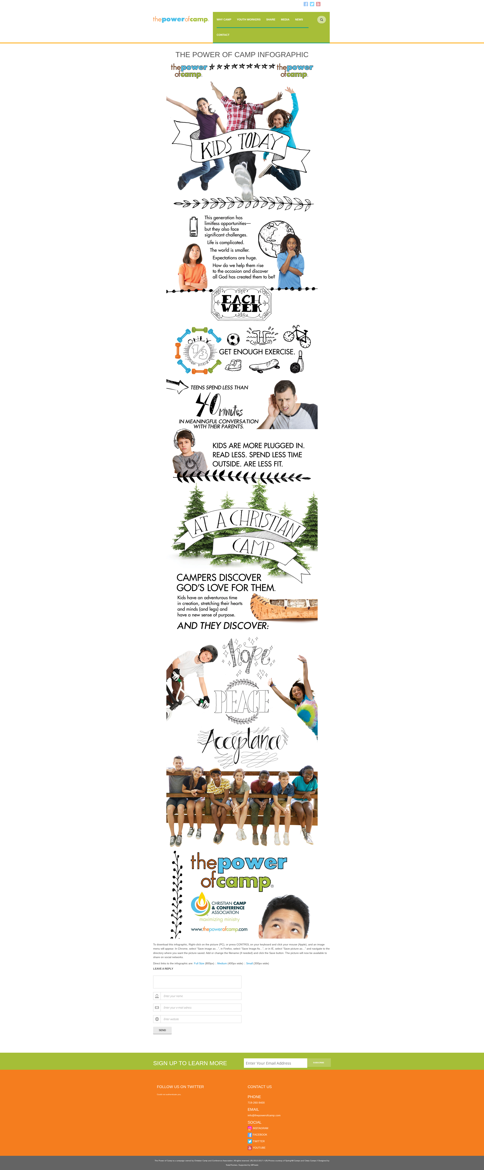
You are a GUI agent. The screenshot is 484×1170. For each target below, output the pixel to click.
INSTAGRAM (260, 1128)
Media (285, 19)
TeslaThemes (231, 1165)
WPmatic (254, 1165)
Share (270, 19)
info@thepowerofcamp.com (264, 1115)
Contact (223, 34)
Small (249, 963)
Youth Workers (249, 19)
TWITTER (258, 1141)
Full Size (199, 963)
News (299, 19)
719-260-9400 (256, 1102)
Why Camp (224, 19)
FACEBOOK (259, 1134)
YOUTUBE (258, 1147)
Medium (222, 963)
